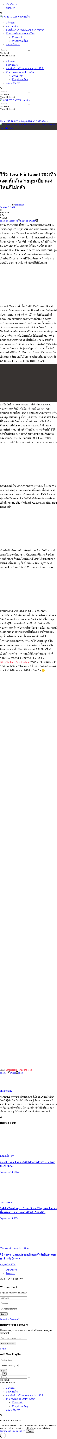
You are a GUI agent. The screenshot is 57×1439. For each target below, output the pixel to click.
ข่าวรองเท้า (12, 26)
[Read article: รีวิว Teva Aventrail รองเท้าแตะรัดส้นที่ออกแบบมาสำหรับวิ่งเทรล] (28, 1233)
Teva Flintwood (24, 1070)
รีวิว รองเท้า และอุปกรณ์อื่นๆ (20, 33)
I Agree (30, 1431)
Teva (15, 1070)
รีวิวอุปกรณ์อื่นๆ (20, 41)
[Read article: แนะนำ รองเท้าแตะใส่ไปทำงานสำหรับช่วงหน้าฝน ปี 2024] (28, 1140)
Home (3, 121)
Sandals (9, 1070)
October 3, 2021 (7, 207)
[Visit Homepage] (15, 16)
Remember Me (10, 1308)
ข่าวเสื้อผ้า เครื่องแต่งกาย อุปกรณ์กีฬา (25, 30)
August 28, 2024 (7, 1264)
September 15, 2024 (9, 1218)
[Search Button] (29, 50)
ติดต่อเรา (10, 8)
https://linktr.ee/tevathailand (15, 662)
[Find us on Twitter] (1, 13)
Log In (3, 1348)
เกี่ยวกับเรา (11, 4)
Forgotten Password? (9, 1319)
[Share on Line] (37, 220)
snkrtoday (19, 204)
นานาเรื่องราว (13, 44)
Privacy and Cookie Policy (12, 1431)
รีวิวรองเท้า (17, 37)
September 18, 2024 (9, 1172)
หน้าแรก (10, 22)
